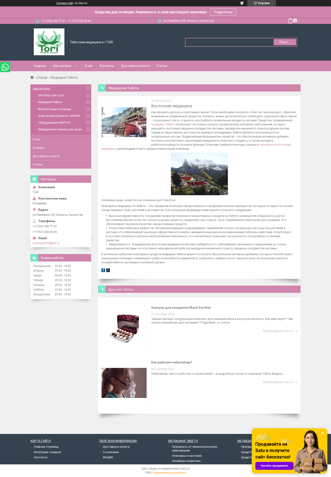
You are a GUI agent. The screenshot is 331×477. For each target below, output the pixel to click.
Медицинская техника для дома (60, 129)
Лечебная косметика (186, 461)
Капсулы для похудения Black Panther (181, 307)
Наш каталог (62, 66)
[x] (108, 271)
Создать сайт (64, 3)
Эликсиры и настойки (187, 455)
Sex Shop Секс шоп (51, 95)
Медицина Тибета (50, 102)
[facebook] (103, 271)
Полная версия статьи (278, 331)
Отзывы (38, 147)
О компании (111, 452)
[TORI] (49, 41)
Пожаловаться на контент (169, 472)
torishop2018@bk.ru (46, 243)
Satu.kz (185, 468)
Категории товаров (47, 452)
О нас (89, 66)
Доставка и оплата (135, 66)
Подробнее (223, 12)
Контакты (107, 66)
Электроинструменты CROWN (59, 115)
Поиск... (284, 42)
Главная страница (46, 446)
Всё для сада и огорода (54, 109)
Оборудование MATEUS (54, 122)
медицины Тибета (163, 124)
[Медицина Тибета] (124, 122)
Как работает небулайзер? (171, 362)
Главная (40, 66)
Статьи (161, 66)
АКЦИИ (108, 457)
